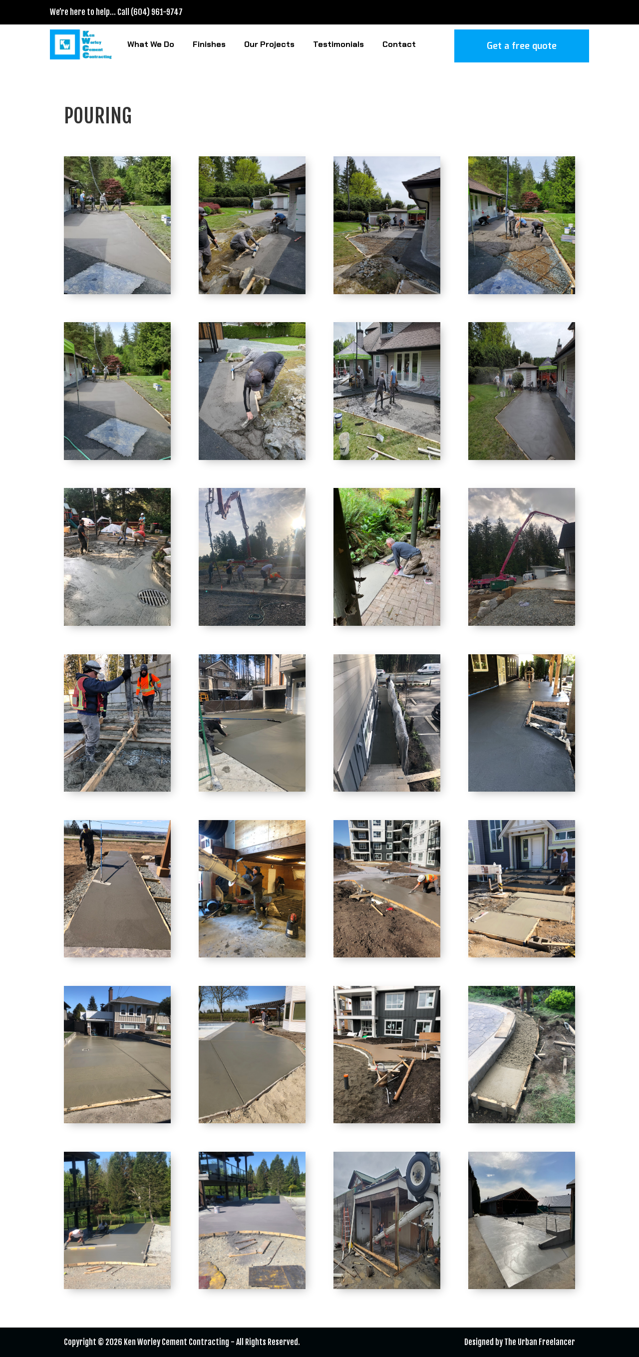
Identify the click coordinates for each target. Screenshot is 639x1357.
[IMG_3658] (521, 954)
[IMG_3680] (117, 1120)
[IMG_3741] (386, 1120)
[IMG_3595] (252, 954)
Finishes (209, 44)
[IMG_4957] (386, 1286)
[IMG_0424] (117, 623)
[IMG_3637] (386, 954)
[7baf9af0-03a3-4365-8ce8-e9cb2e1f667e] (252, 291)
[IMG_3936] (521, 1120)
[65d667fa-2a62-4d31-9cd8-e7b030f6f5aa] (521, 291)
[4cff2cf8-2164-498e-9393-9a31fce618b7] (117, 291)
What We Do (150, 44)
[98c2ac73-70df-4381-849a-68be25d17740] (117, 457)
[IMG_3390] (386, 789)
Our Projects (269, 44)
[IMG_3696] (252, 1120)
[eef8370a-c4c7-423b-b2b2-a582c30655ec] (521, 457)
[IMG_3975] (117, 1286)
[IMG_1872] (521, 623)
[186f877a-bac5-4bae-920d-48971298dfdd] (252, 457)
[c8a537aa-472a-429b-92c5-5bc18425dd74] (386, 457)
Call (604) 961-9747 (150, 12)
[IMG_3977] (252, 1286)
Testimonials (338, 44)
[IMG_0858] (252, 623)
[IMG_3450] (521, 789)
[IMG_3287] (117, 789)
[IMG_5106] (521, 1286)
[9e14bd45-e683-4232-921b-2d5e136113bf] (386, 291)
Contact (399, 44)
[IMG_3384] (252, 789)
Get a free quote (522, 46)
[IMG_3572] (117, 954)
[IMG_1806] (386, 623)
